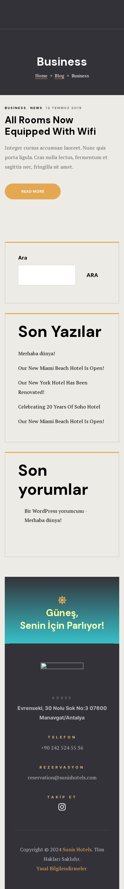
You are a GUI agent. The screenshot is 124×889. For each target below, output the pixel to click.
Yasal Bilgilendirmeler (62, 868)
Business (15, 108)
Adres (62, 697)
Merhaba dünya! (36, 353)
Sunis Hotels (77, 849)
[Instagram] (62, 807)
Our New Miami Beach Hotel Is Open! (61, 367)
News (36, 108)
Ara (22, 257)
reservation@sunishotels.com (62, 777)
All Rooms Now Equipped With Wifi (50, 126)
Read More (41, 189)
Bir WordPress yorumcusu (54, 510)
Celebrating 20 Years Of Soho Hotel (59, 406)
